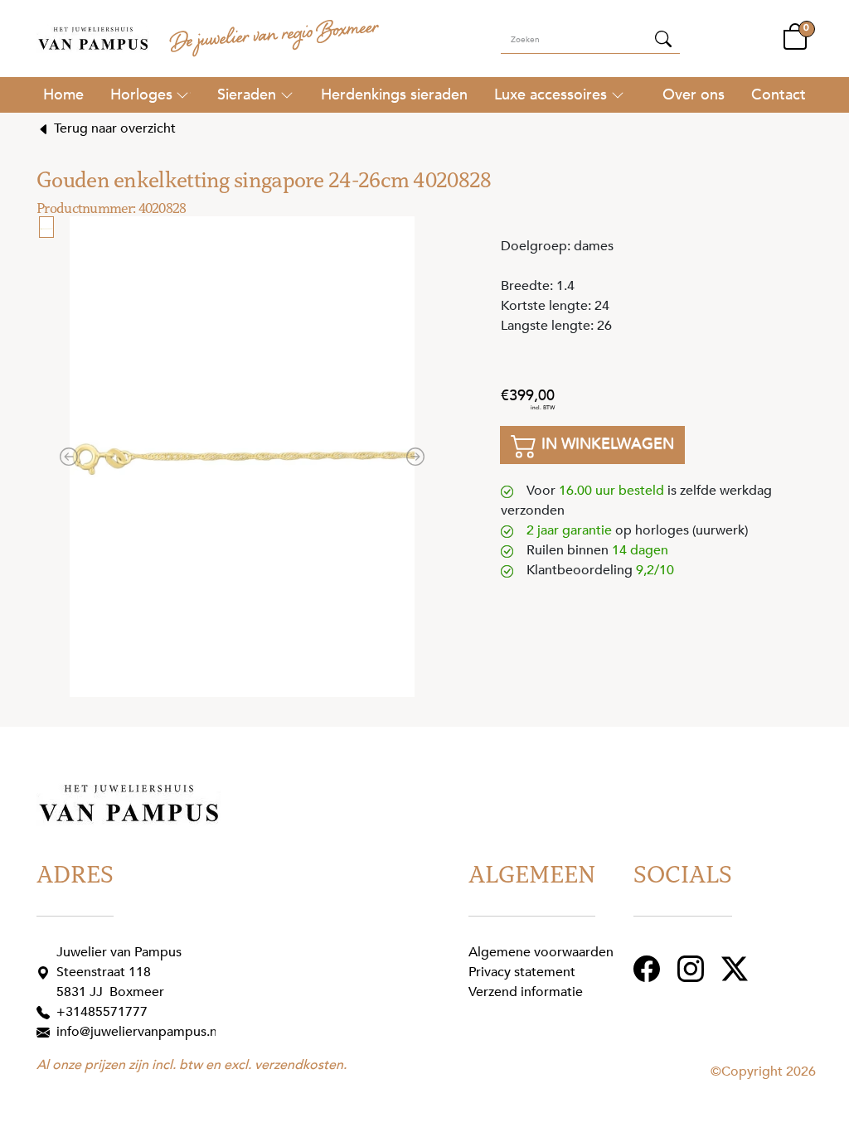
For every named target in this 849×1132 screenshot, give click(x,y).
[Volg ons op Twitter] (736, 968)
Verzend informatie (525, 992)
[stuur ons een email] (46, 1032)
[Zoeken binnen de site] (663, 38)
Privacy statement (521, 972)
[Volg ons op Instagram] (692, 968)
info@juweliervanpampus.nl (138, 1032)
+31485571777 (102, 1012)
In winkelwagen (605, 443)
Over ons (693, 94)
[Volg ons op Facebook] (648, 968)
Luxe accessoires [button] (550, 94)
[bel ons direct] (46, 1012)
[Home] (63, 94)
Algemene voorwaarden (541, 952)
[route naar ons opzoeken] (46, 972)
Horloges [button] (141, 94)
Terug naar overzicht (113, 128)
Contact (778, 94)
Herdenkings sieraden (394, 94)
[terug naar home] (92, 38)
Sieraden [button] (246, 94)
